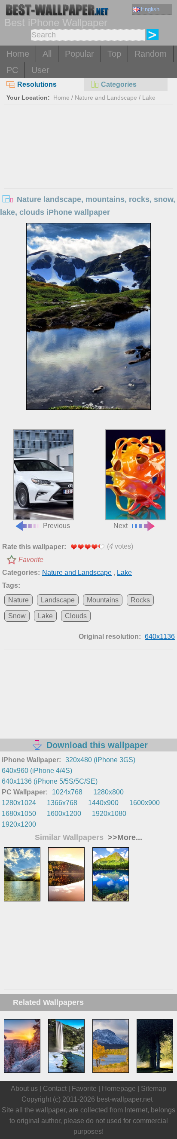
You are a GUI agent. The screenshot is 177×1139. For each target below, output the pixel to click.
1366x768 (62, 802)
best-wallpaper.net (125, 1099)
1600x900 (144, 802)
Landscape (58, 600)
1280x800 (108, 792)
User (40, 70)
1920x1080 (109, 813)
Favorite (30, 559)
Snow (17, 616)
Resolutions (37, 84)
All (47, 53)
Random (150, 53)
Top (114, 53)
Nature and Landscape (106, 97)
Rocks (140, 600)
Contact (55, 1088)
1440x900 (103, 802)
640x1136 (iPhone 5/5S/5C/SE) (50, 781)
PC (12, 70)
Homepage (119, 1088)
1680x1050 (19, 813)
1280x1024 (19, 802)
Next (120, 525)
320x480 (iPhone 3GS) (100, 759)
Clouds (76, 616)
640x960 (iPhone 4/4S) (37, 770)
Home (17, 53)
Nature (18, 600)
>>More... (124, 837)
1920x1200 (19, 824)
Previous (56, 525)
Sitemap (153, 1088)
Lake (149, 97)
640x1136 (160, 636)
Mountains (103, 600)
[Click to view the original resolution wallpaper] (88, 316)
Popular (79, 53)
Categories (119, 84)
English (150, 9)
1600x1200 (64, 813)
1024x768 (67, 792)
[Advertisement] (88, 169)
